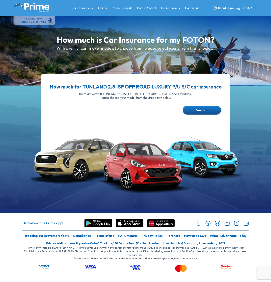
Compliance (82, 236)
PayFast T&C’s (195, 236)
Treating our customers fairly (46, 236)
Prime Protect (146, 8)
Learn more (169, 8)
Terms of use (104, 236)
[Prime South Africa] (31, 7)
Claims (102, 8)
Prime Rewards (122, 8)
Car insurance (81, 8)
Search (202, 110)
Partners (173, 236)
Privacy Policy (152, 236)
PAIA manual (127, 236)
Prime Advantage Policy (228, 236)
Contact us (192, 8)
